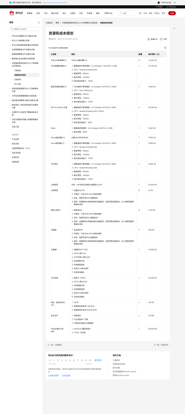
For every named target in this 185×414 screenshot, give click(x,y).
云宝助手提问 (53, 375)
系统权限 (15, 162)
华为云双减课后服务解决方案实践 (25, 45)
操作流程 (116, 368)
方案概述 (17, 70)
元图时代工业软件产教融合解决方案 (25, 113)
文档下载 (15, 127)
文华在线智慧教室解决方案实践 (24, 96)
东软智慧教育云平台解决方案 (23, 49)
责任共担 (15, 144)
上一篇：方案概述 (55, 345)
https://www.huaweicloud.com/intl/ (55, 3)
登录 (163, 13)
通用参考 (15, 135)
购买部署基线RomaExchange (124, 371)
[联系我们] (140, 13)
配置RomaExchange (121, 375)
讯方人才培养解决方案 (20, 40)
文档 (145, 13)
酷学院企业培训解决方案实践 (23, 58)
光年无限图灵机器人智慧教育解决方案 (25, 120)
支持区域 (15, 157)
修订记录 (17, 84)
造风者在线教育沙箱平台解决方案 (25, 100)
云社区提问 (66, 375)
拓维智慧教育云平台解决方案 (23, 54)
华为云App (172, 7)
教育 (57, 23)
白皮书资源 (16, 153)
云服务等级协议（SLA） (21, 148)
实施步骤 (17, 79)
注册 (172, 13)
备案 (150, 13)
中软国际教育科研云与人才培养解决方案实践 (25, 64)
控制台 (157, 13)
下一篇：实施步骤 (161, 345)
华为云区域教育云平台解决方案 (24, 36)
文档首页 (49, 23)
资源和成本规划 (20, 75)
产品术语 (15, 139)
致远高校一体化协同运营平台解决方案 (25, 106)
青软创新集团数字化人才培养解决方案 (25, 89)
